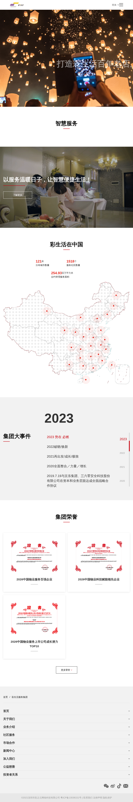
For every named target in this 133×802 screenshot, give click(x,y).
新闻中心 (9, 750)
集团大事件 (17, 436)
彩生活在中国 (66, 244)
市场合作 (9, 742)
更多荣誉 (66, 670)
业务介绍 (9, 727)
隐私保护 (107, 797)
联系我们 (87, 797)
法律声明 (97, 797)
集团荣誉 (66, 517)
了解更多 (17, 195)
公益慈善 (9, 766)
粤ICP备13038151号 (71, 797)
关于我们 (9, 719)
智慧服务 (66, 123)
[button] (65, 103)
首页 (5, 697)
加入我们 (9, 758)
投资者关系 (10, 774)
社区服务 (9, 734)
